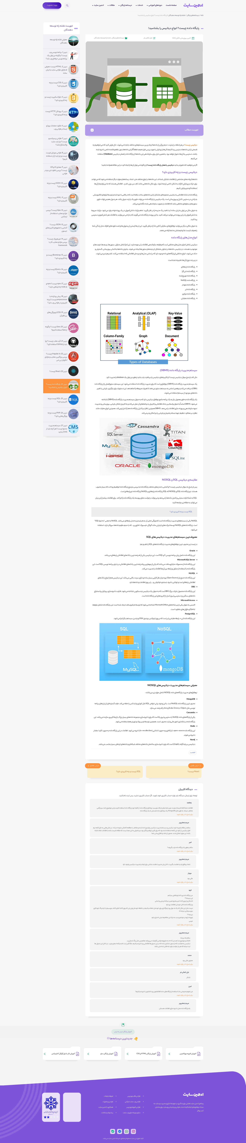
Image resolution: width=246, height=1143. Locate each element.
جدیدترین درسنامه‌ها (120, 1039)
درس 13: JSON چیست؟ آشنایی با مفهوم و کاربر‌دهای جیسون (56, 228)
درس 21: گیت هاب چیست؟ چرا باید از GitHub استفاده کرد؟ (56, 343)
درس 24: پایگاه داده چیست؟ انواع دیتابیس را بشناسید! (56, 386)
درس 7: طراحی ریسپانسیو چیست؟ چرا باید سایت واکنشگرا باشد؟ (57, 142)
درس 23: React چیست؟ (58, 371)
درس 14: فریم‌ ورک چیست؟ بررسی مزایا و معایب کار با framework (57, 242)
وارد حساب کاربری (168, 795)
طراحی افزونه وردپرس (133, 1107)
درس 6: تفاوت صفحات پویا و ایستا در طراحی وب (56, 127)
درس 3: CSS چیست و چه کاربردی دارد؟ (58, 84)
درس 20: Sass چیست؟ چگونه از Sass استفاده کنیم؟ (56, 328)
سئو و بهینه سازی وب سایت (131, 1112)
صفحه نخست (171, 5)
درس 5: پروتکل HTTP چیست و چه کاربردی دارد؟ (56, 113)
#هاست (192, 752)
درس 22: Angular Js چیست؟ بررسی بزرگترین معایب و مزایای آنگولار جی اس (56, 357)
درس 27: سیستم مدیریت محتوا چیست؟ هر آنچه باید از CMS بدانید (56, 429)
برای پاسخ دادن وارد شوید (185, 814)
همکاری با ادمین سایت (105, 1107)
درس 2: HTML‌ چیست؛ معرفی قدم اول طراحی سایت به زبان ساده (56, 70)
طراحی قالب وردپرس (133, 1096)
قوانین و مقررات (108, 1101)
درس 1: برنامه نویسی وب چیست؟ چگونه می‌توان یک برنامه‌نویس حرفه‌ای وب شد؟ (56, 56)
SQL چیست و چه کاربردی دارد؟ (181, 511)
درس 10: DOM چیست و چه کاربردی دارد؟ (57, 185)
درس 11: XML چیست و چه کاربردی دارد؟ (57, 199)
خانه (202, 15)
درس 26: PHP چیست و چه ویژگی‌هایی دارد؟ (57, 415)
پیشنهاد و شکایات (107, 1112)
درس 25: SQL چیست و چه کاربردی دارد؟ (57, 400)
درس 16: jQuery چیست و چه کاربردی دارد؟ (56, 271)
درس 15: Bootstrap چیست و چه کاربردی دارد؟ (56, 257)
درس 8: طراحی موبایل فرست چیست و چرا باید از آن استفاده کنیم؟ (56, 156)
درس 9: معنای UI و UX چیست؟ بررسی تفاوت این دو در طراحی (56, 170)
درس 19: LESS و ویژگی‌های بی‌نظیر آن (57, 314)
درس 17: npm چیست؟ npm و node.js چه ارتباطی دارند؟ (56, 285)
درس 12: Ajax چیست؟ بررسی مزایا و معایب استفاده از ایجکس (56, 213)
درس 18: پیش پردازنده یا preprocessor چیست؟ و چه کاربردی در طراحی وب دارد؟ (57, 300)
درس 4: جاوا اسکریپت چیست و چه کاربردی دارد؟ (56, 99)
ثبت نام (126, 795)
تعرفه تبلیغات (108, 1096)
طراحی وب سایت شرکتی (132, 1101)
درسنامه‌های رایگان (193, 15)
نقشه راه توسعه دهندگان (176, 15)
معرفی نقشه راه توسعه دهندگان (58, 41)
